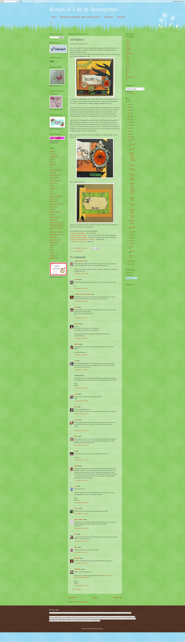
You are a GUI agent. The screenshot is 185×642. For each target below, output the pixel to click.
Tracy (76, 407)
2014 (129, 134)
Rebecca (76, 344)
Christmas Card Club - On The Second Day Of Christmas (132, 188)
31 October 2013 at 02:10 (81, 301)
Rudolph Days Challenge (56, 228)
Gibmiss (128, 51)
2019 (129, 119)
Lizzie (127, 61)
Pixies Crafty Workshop (78, 233)
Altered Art (53, 154)
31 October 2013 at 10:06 (81, 388)
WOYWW (52, 258)
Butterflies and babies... (132, 221)
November (132, 144)
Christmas (52, 183)
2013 (129, 137)
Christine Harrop (79, 261)
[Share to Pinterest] (99, 248)
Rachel (127, 72)
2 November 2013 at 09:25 (81, 513)
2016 (129, 128)
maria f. (76, 508)
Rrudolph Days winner (56, 225)
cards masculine (54, 180)
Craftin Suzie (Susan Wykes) (82, 294)
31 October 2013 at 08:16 (81, 355)
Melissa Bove (78, 569)
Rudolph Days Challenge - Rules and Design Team (80, 17)
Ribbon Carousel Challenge (79, 235)
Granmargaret (129, 53)
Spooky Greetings (132, 169)
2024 (129, 104)
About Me (121, 17)
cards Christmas (54, 175)
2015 (129, 131)
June (131, 238)
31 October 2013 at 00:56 (81, 288)
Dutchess (128, 45)
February (132, 251)
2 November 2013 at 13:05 (81, 528)
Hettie (76, 307)
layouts (51, 209)
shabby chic (53, 242)
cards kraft (80, 251)
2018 (129, 122)
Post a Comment (76, 589)
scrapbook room (54, 240)
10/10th (52, 151)
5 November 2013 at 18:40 (81, 585)
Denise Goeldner (79, 519)
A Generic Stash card (132, 198)
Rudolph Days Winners (56, 234)
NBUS (51, 214)
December (132, 139)
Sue (75, 361)
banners (52, 164)
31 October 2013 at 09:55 (81, 370)
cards (75, 251)
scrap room (53, 237)
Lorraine (128, 64)
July (131, 235)
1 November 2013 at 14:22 (81, 460)
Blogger (101, 628)
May (131, 241)
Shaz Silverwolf (130, 77)
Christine (128, 43)
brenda (76, 279)
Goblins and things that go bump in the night (132, 157)
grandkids (52, 199)
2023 (129, 107)
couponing (52, 188)
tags (51, 250)
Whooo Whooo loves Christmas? (132, 177)
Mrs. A (127, 69)
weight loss (53, 256)
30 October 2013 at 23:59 (81, 273)
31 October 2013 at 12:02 (81, 401)
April (131, 244)
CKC (51, 186)
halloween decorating (55, 204)
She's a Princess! (132, 205)
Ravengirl (77, 558)
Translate (132, 93)
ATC (51, 159)
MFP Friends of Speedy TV (79, 241)
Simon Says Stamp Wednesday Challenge (82, 239)
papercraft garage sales (56, 222)
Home (54, 17)
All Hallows (132, 164)
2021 (129, 113)
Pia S (75, 534)
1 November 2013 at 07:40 (81, 430)
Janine (76, 547)
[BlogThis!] (93, 248)
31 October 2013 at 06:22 (81, 338)
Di (75, 451)
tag (50, 248)
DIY (51, 191)
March (131, 246)
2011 (129, 264)
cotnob (76, 420)
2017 (129, 125)
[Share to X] (95, 248)
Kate (127, 56)
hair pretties (53, 201)
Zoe (127, 79)
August (132, 232)
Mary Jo (76, 324)
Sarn (75, 486)
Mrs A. (76, 436)
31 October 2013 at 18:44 (81, 414)
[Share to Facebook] (97, 248)
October (132, 148)
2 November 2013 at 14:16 (81, 541)
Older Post (118, 597)
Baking (51, 162)
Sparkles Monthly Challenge (79, 237)
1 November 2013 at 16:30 (81, 480)
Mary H (128, 66)
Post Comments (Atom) (81, 602)
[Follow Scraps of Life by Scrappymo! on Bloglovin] (131, 279)
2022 (129, 110)
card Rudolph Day (54, 170)
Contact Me (108, 17)
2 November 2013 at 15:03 (81, 552)
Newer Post (72, 597)
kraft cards (52, 207)
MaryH (76, 466)
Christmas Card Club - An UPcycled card (132, 213)
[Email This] (91, 248)
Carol (127, 40)
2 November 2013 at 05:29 (81, 502)
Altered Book (53, 157)
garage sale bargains (55, 196)
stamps (51, 245)
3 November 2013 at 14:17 (81, 563)
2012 (129, 261)
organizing (52, 220)
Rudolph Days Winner (56, 232)
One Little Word (54, 217)
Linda (127, 59)
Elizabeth (128, 48)
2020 (129, 116)
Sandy (76, 394)
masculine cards (54, 212)
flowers (52, 193)
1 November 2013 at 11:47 (81, 445)
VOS (51, 253)
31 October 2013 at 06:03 (81, 318)
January (132, 256)
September (132, 227)
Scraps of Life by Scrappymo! (84, 9)
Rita (127, 74)
